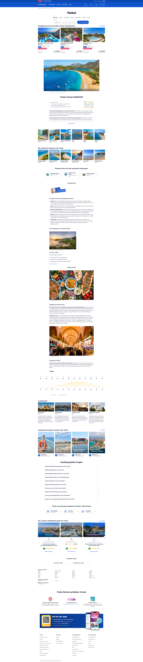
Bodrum (73, 572)
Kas (38, 573)
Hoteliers (57, 637)
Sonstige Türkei (40, 583)
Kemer (39, 576)
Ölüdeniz (90, 571)
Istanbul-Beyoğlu (58, 570)
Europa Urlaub (48, 8)
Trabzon (73, 570)
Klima (72, 17)
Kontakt (94, 1)
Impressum (74, 655)
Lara (73, 576)
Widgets (57, 639)
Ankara (90, 573)
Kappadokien (40, 580)
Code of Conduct (59, 643)
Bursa (39, 575)
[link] (85, 4)
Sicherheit (74, 653)
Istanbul (39, 570)
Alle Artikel (102, 430)
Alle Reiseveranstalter (44, 653)
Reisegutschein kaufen (44, 647)
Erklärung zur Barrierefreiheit (78, 651)
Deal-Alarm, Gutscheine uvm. (45, 643)
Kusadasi (39, 574)
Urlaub (43, 8)
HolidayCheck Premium (44, 649)
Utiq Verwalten (75, 645)
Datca (39, 577)
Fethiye (39, 571)
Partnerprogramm (59, 641)
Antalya (90, 570)
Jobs (89, 643)
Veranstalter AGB (75, 637)
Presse (89, 641)
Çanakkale (74, 575)
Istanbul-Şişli (57, 572)
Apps (41, 651)
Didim (56, 576)
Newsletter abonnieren (44, 645)
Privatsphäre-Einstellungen (77, 643)
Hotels (70, 4)
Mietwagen (65, 4)
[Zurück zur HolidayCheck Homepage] (42, 5)
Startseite (39, 8)
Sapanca (90, 572)
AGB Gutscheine (75, 649)
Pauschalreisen (52, 4)
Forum (88, 17)
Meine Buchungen (43, 637)
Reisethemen (91, 645)
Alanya (56, 571)
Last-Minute (59, 4)
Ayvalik (56, 573)
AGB (73, 647)
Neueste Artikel (91, 647)
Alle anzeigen (102, 25)
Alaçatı (73, 571)
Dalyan (73, 574)
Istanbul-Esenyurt (92, 577)
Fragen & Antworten (44, 641)
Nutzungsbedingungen (76, 639)
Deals (39, 1)
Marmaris (73, 573)
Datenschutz (74, 641)
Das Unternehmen (92, 637)
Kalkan (39, 572)
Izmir (56, 574)
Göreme (73, 577)
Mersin (90, 576)
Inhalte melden (43, 655)
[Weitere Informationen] (53, 51)
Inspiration (66, 17)
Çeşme (90, 574)
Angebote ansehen (53, 263)
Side (55, 575)
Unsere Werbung (91, 639)
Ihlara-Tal (56, 580)
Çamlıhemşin (91, 575)
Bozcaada (56, 577)
